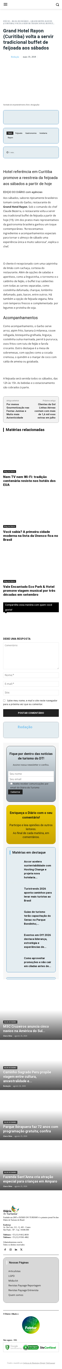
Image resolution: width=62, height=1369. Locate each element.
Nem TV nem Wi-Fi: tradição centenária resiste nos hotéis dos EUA (29, 481)
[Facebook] (21, 116)
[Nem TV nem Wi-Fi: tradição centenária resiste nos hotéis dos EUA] (31, 454)
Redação (15, 57)
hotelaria (43, 133)
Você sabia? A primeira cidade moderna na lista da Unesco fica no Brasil (30, 536)
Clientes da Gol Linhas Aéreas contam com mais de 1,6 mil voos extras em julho (44, 411)
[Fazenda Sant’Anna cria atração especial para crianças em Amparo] (31, 1165)
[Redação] (6, 57)
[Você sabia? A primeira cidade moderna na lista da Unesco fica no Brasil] (31, 509)
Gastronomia (30, 133)
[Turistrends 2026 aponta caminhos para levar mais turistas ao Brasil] (16, 890)
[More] (50, 116)
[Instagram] (10, 1250)
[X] (28, 116)
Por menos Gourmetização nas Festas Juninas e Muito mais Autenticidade (18, 411)
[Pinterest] (36, 116)
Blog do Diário (20, 21)
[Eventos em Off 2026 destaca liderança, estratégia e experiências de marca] (16, 937)
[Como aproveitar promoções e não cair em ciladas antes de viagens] (16, 960)
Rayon (10, 137)
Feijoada (18, 133)
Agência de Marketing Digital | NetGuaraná (39, 1363)
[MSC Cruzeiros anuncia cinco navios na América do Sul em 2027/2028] (31, 1015)
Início (6, 21)
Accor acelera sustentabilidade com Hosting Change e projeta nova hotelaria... (37, 869)
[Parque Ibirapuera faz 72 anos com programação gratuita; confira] (31, 1115)
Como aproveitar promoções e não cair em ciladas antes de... (37, 962)
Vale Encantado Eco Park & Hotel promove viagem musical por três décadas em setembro (29, 591)
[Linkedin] (16, 1250)
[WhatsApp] (43, 116)
